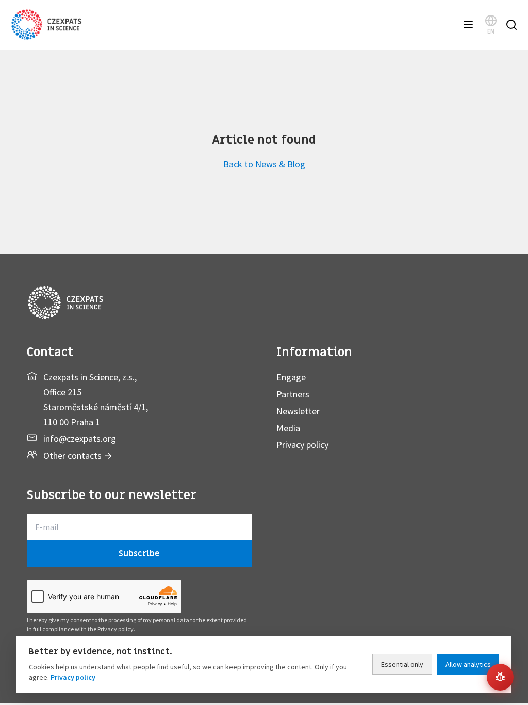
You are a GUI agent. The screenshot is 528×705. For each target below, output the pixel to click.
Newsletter (298, 411)
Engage (291, 377)
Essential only (402, 664)
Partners (292, 394)
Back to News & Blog (264, 164)
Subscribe (139, 553)
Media (288, 428)
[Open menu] (468, 24)
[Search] (511, 24)
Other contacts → (77, 455)
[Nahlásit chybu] (500, 677)
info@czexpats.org (79, 438)
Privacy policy (302, 445)
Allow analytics (468, 664)
